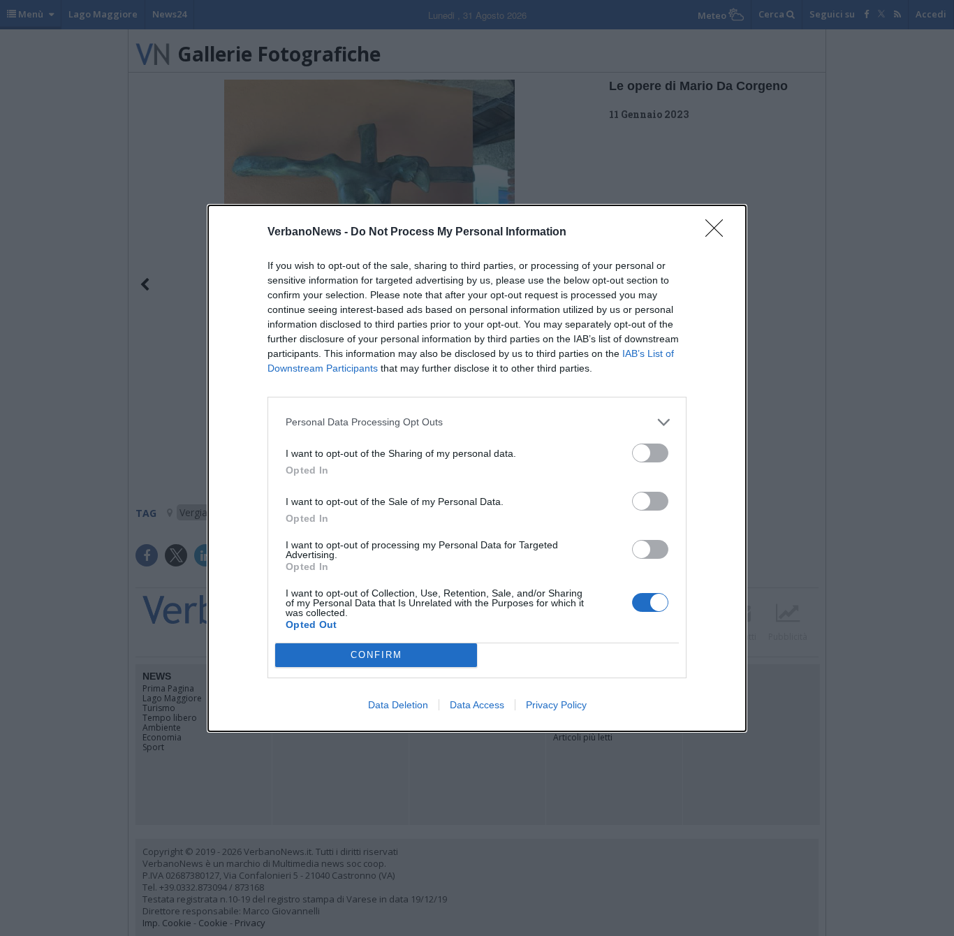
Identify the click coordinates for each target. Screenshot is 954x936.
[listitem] (477, 422)
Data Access (477, 704)
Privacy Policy (556, 704)
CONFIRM (376, 655)
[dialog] (477, 468)
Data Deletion (398, 704)
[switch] (650, 453)
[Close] (718, 232)
